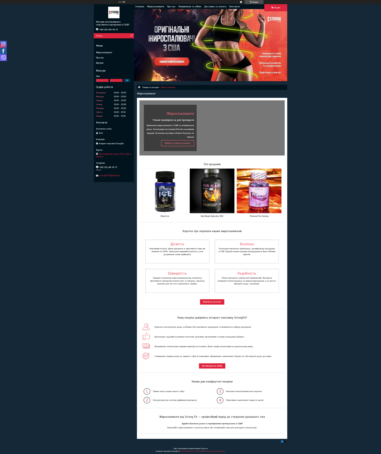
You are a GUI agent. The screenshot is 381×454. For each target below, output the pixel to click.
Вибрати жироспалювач (177, 143)
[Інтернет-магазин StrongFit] (114, 12)
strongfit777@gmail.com (109, 175)
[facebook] (282, 442)
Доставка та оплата (215, 6)
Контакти (234, 6)
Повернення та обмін (189, 6)
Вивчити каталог (212, 301)
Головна (139, 6)
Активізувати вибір (212, 365)
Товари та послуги (150, 87)
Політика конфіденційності (214, 451)
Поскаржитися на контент (191, 451)
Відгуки (99, 63)
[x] (285, 442)
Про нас (171, 6)
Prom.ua (204, 448)
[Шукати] (131, 35)
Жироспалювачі (155, 6)
